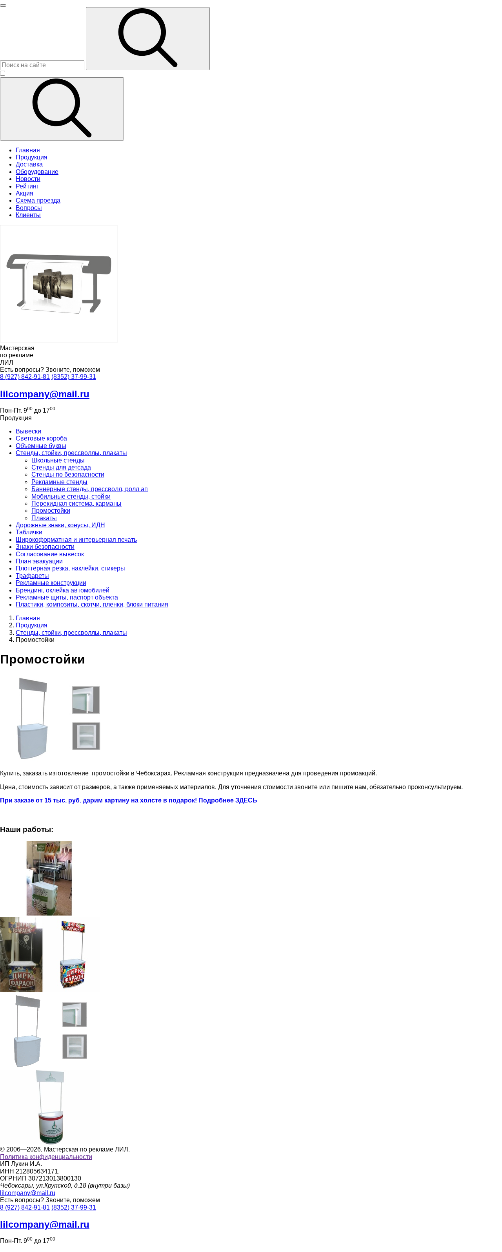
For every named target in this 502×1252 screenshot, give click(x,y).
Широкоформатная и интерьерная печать (76, 539)
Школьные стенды (58, 460)
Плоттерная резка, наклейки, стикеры (70, 568)
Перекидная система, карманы (76, 503)
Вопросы (29, 208)
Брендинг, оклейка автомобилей (62, 590)
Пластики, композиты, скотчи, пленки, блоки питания (92, 604)
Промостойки (50, 510)
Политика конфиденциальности (46, 1156)
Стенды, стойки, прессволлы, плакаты (71, 453)
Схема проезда (38, 200)
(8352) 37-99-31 (73, 376)
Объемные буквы (41, 445)
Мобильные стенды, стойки (71, 496)
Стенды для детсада (61, 467)
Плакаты (44, 518)
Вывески (28, 431)
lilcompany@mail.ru (27, 1193)
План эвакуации (39, 561)
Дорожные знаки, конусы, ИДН (60, 525)
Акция (24, 193)
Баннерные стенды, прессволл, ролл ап (89, 489)
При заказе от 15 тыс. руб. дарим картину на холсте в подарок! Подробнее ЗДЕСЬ (128, 800)
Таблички (29, 532)
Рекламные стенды (59, 482)
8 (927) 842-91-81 (25, 376)
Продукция (31, 157)
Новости (28, 178)
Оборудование (37, 171)
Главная (28, 150)
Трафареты (32, 575)
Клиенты (28, 215)
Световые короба (41, 438)
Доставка (29, 164)
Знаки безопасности (45, 546)
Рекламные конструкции (51, 582)
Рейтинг (27, 186)
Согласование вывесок (50, 554)
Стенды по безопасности (67, 474)
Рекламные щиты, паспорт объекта (67, 597)
